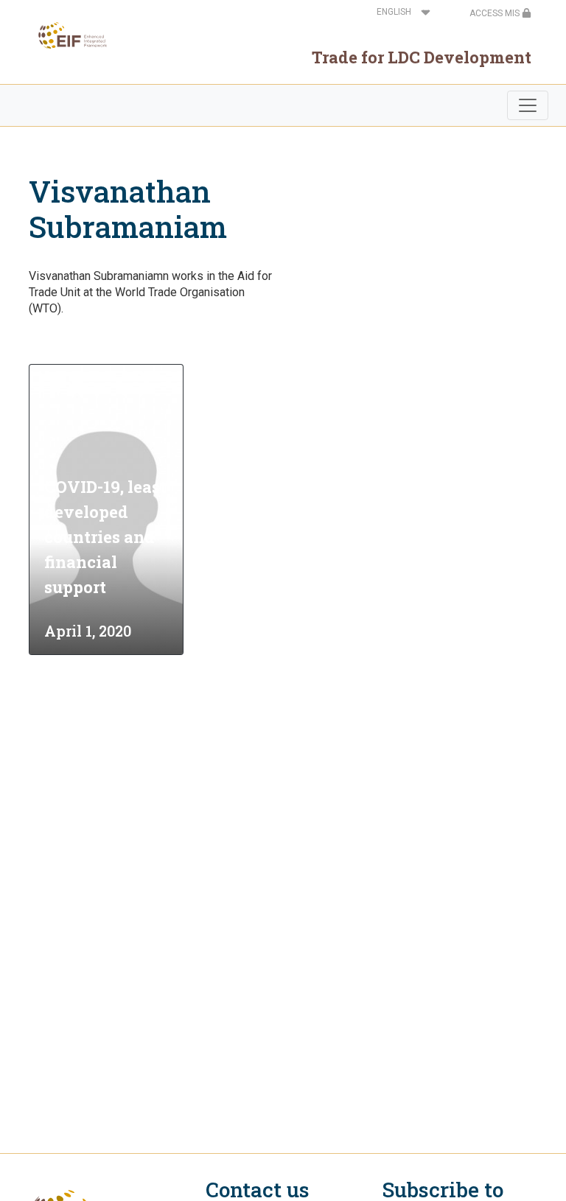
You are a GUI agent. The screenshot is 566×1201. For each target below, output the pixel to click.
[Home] (68, 35)
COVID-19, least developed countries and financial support (105, 537)
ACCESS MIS (495, 13)
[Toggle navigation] (527, 105)
